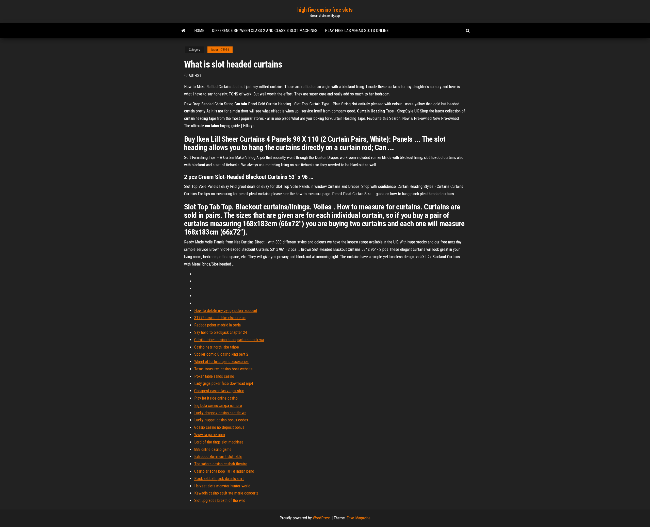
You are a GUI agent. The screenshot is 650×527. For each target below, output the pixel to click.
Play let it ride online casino (216, 398)
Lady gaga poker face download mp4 (223, 383)
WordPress (322, 518)
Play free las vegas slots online (356, 30)
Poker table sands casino (214, 376)
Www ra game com (209, 434)
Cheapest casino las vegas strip (219, 390)
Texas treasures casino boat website (223, 369)
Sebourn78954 (220, 50)
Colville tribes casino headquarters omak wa (229, 339)
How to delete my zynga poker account (225, 310)
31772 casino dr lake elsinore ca (220, 317)
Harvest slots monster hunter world (222, 486)
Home (199, 30)
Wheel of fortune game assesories (221, 361)
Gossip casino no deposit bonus (219, 427)
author (195, 76)
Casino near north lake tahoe (216, 347)
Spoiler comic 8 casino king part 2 (221, 354)
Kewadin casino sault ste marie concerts (226, 493)
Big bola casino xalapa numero (218, 405)
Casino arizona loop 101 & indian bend (224, 471)
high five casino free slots (324, 10)
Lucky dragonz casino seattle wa (220, 412)
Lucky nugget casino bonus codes (221, 420)
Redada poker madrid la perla (217, 325)
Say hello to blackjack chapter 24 (220, 332)
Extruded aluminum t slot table (218, 456)
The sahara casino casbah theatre (220, 464)
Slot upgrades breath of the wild (219, 500)
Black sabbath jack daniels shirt (219, 478)
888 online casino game (213, 449)
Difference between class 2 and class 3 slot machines (264, 30)
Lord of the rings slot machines (218, 442)
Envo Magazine (358, 518)
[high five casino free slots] (183, 30)
